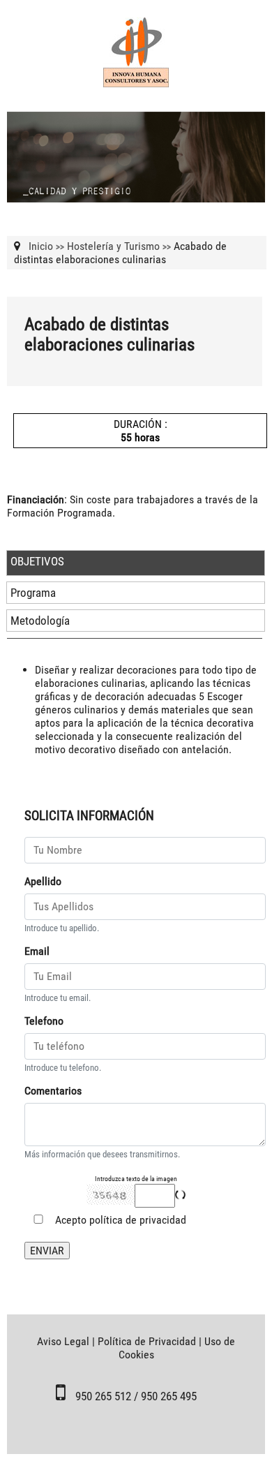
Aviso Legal (63, 1341)
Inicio (41, 246)
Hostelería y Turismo (113, 246)
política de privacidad (137, 1219)
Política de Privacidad (147, 1341)
